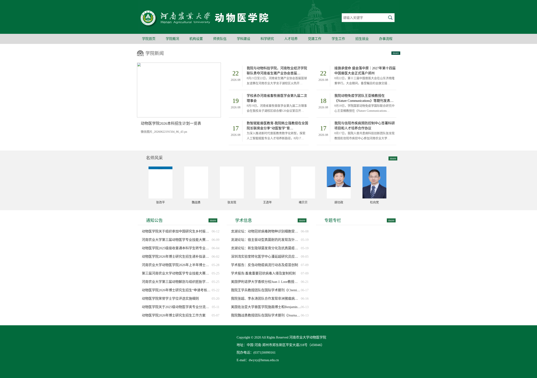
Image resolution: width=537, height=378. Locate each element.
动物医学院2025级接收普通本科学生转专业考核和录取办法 (177, 248)
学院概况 (172, 39)
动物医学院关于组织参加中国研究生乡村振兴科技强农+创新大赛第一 (177, 231)
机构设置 (196, 39)
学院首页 (148, 39)
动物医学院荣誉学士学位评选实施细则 (170, 298)
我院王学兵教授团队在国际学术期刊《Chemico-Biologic (266, 290)
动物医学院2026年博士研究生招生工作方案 (174, 315)
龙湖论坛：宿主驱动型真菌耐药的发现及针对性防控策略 (266, 240)
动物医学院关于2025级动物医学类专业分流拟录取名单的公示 (177, 307)
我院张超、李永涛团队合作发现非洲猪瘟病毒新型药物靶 (266, 298)
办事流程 (385, 39)
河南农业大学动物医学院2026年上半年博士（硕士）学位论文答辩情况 (177, 265)
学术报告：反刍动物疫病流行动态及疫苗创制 (264, 265)
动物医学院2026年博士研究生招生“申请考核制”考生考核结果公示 (177, 290)
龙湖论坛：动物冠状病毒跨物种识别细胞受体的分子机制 (266, 231)
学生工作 (338, 39)
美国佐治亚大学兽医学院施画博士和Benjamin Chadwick (266, 307)
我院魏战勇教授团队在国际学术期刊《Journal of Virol (266, 315)
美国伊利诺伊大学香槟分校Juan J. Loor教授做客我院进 (266, 282)
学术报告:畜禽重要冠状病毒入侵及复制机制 (263, 273)
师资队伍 (220, 39)
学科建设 (243, 39)
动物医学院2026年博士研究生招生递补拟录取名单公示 (177, 256)
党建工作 (314, 39)
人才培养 (291, 39)
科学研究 (267, 39)
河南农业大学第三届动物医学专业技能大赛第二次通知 (177, 240)
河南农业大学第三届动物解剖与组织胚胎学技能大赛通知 (177, 282)
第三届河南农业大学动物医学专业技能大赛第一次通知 (177, 273)
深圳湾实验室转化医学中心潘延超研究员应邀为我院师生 (266, 256)
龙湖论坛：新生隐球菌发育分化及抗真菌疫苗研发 (266, 248)
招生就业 (362, 39)
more (396, 53)
